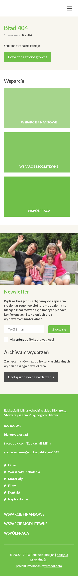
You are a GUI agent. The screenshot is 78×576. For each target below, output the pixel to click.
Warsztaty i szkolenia (24, 472)
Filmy (12, 485)
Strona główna (12, 35)
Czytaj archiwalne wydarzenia (31, 377)
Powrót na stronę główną (27, 57)
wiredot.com (53, 566)
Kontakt (14, 492)
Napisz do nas (18, 499)
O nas (12, 465)
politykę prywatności (39, 339)
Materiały (15, 479)
